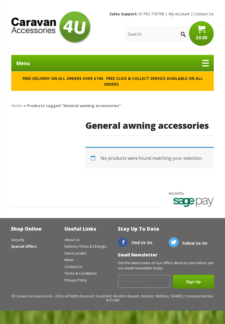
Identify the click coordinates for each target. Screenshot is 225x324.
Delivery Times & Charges (85, 246)
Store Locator (75, 253)
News (69, 259)
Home (16, 105)
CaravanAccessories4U (51, 27)
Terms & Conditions (80, 273)
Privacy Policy (75, 280)
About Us (72, 239)
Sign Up (193, 282)
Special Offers (23, 246)
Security (17, 239)
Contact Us (204, 13)
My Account (179, 13)
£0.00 (201, 38)
